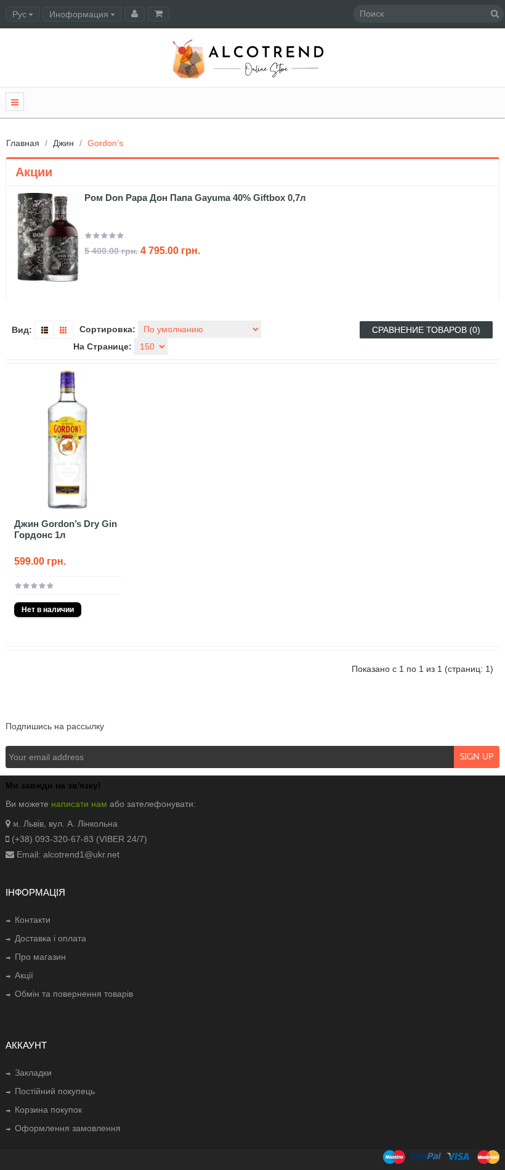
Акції (24, 975)
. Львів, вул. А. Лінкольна (68, 823)
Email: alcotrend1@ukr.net (68, 854)
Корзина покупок (48, 1110)
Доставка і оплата (50, 938)
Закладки (33, 1073)
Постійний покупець (55, 1091)
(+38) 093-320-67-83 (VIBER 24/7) (79, 839)
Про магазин (40, 957)
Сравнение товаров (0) (426, 330)
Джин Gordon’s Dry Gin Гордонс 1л (65, 529)
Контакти (32, 920)
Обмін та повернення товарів (74, 994)
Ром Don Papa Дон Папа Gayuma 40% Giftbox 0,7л (195, 197)
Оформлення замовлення (68, 1128)
